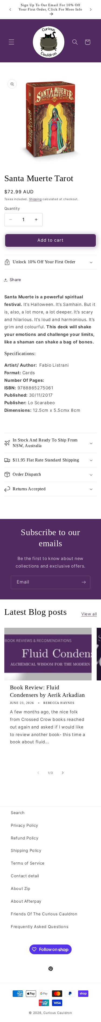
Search (18, 812)
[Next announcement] (91, 9)
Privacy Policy (24, 825)
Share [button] (15, 279)
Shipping (35, 199)
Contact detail (25, 875)
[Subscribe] (84, 582)
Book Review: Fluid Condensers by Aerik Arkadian (47, 691)
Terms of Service (28, 863)
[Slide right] (63, 773)
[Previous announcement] (10, 9)
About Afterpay (26, 901)
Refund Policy (24, 838)
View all (89, 614)
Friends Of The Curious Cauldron (44, 914)
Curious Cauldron (57, 1013)
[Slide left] (38, 773)
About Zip (20, 888)
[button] (11, 42)
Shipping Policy (26, 850)
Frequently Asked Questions (39, 926)
